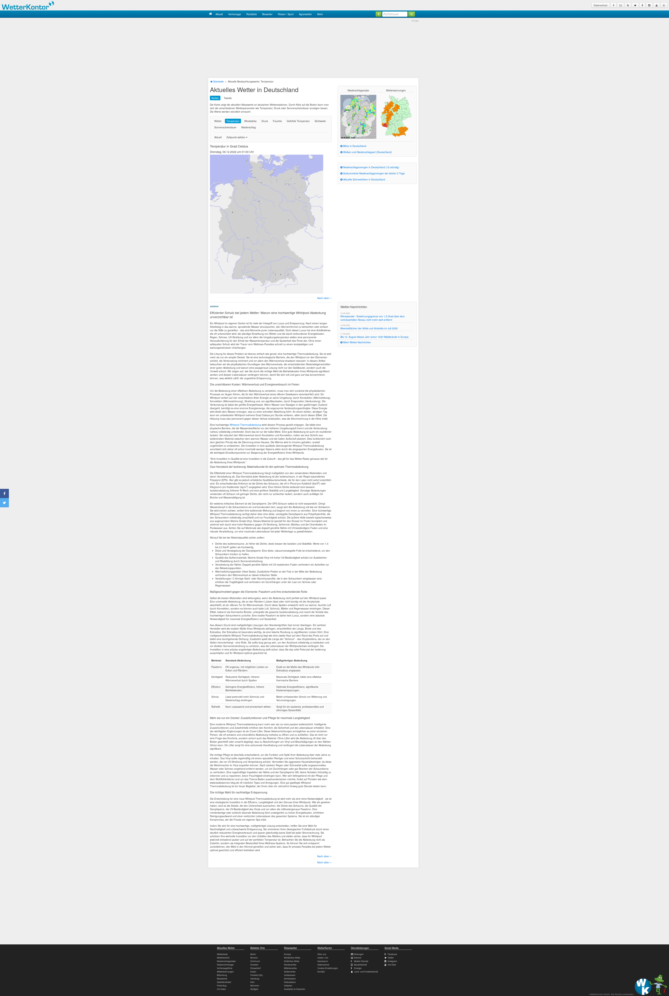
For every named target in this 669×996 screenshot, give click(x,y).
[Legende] (613, 5)
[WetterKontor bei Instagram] (649, 5)
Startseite (218, 81)
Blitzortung (222, 975)
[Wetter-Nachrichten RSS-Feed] (628, 5)
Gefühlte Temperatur (298, 121)
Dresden (254, 964)
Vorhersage (234, 14)
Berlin (253, 954)
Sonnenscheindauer (225, 127)
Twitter (391, 957)
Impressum (322, 961)
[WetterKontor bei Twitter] (635, 5)
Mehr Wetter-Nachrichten (357, 342)
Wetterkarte (222, 954)
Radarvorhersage (225, 964)
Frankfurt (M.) (256, 975)
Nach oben (323, 298)
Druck (265, 121)
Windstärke (250, 121)
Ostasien (288, 985)
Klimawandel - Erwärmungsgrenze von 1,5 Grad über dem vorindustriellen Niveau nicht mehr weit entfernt (372, 318)
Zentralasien (290, 978)
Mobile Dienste (361, 961)
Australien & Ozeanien (294, 988)
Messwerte (222, 978)
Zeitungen (359, 954)
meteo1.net (322, 957)
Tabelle (228, 98)
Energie (358, 968)
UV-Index (221, 988)
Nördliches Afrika (292, 957)
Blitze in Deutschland (354, 146)
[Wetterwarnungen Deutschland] (396, 116)
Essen (253, 971)
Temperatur (232, 121)
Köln (252, 981)
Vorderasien (289, 975)
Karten (215, 98)
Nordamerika (290, 964)
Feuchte (277, 121)
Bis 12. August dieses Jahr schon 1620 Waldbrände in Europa (374, 337)
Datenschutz (601, 5)
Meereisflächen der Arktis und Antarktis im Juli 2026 (369, 328)
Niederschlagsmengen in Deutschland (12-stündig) (371, 167)
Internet (357, 957)
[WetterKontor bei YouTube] (656, 5)
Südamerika (289, 971)
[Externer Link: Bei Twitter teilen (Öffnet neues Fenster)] (4, 502)
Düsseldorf (255, 968)
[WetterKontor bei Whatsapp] (664, 5)
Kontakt (321, 971)
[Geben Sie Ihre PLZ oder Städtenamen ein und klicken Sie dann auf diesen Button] (411, 14)
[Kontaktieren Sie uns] (620, 5)
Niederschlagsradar (226, 961)
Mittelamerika (290, 968)
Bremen (254, 957)
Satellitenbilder (224, 981)
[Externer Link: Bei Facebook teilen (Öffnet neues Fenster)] (4, 493)
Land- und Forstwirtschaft (366, 971)
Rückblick (251, 14)
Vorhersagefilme (224, 968)
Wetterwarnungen (225, 971)
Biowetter (267, 14)
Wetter (218, 121)
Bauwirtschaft (360, 964)
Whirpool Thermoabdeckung (245, 424)
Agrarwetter (305, 14)
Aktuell (219, 14)
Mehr (320, 14)
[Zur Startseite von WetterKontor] (210, 14)
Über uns (321, 954)
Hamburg (254, 978)
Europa (287, 954)
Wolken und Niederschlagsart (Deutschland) (367, 152)
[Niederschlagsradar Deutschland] (358, 116)
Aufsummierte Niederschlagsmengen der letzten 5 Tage (374, 173)
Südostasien (290, 981)
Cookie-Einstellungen (327, 968)
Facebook (392, 954)
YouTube (392, 964)
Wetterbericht (223, 957)
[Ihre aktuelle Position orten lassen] (379, 14)
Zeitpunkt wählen (236, 137)
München (254, 985)
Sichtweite (320, 121)
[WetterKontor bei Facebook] (642, 5)
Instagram (392, 961)
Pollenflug (221, 985)
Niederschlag (248, 127)
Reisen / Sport (286, 14)
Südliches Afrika (291, 961)
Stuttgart (254, 988)
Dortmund (255, 961)
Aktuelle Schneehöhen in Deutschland (364, 179)
